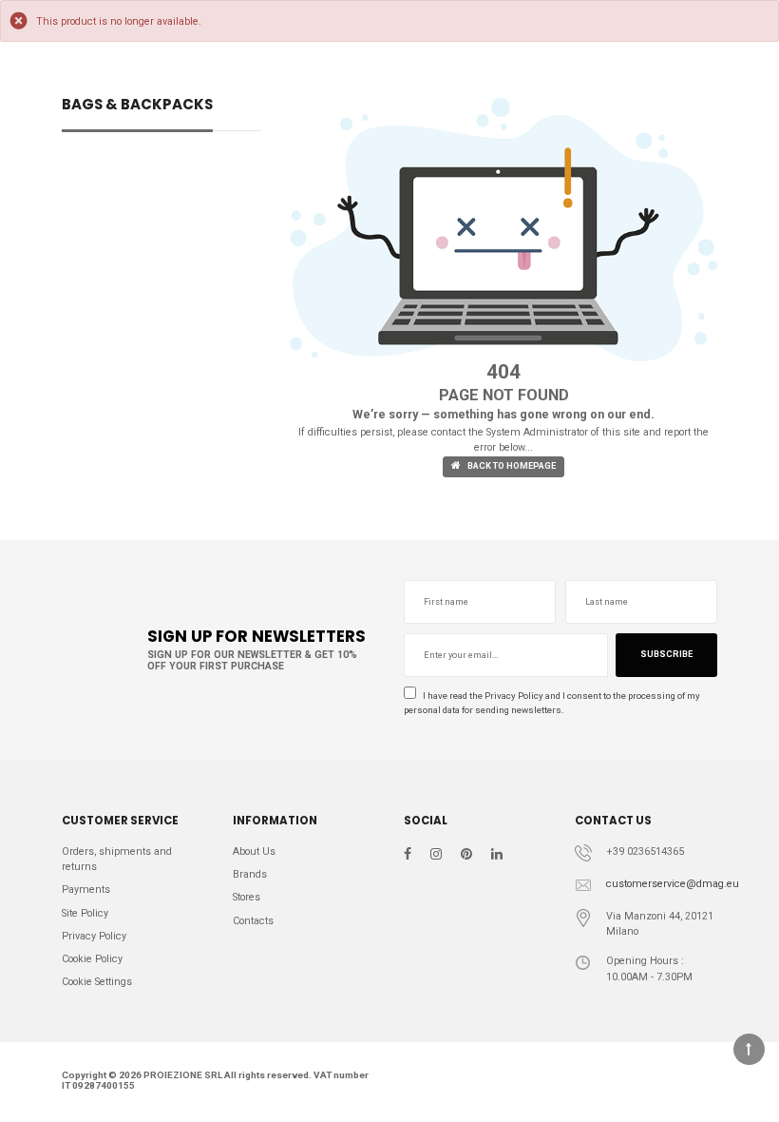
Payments (86, 889)
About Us (254, 851)
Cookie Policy (92, 959)
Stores (246, 897)
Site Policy (85, 913)
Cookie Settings (97, 982)
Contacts (253, 921)
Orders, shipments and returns (117, 859)
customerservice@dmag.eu (672, 884)
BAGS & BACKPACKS (137, 106)
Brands (250, 874)
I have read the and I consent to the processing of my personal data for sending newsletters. (552, 702)
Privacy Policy (513, 695)
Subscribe (666, 654)
